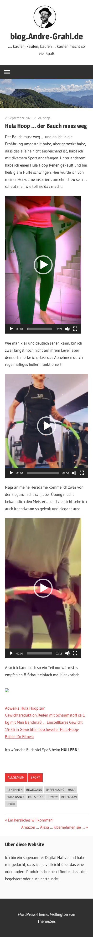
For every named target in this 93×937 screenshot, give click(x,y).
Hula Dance (16, 797)
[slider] (39, 329)
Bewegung (34, 789)
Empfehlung (55, 789)
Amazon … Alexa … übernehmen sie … (53, 827)
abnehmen (15, 789)
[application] (43, 265)
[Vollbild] (75, 328)
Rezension (69, 797)
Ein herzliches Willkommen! (31, 819)
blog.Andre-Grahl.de (46, 36)
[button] (43, 264)
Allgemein (16, 777)
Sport (35, 777)
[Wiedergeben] (11, 328)
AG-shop (44, 118)
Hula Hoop (36, 797)
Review (53, 797)
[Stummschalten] (67, 328)
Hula (72, 789)
